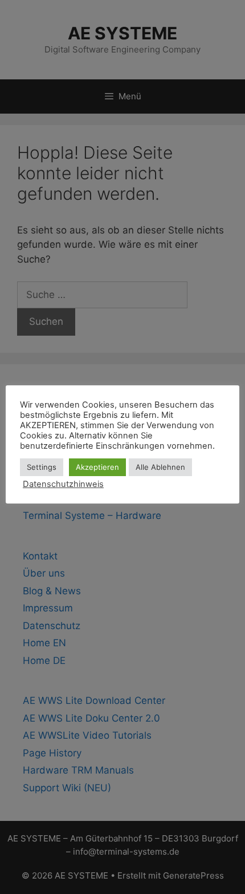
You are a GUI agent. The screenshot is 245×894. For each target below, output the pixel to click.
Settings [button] (41, 467)
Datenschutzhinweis (63, 484)
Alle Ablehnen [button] (160, 467)
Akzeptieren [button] (97, 467)
